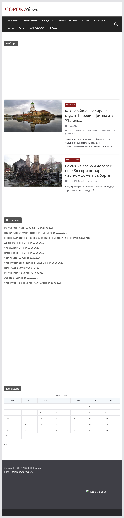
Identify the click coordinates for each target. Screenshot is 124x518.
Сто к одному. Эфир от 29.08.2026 (21, 247)
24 (7, 430)
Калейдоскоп (37, 27)
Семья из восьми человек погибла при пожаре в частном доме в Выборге (88, 170)
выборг (70, 130)
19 (40, 424)
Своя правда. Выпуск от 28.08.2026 (22, 257)
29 (90, 430)
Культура (99, 20)
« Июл (7, 444)
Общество (48, 20)
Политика (13, 20)
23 (106, 424)
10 (7, 418)
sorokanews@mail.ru (22, 471)
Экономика (30, 20)
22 (90, 424)
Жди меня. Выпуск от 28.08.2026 (21, 277)
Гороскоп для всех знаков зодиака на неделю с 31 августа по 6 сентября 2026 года (47, 237)
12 (40, 418)
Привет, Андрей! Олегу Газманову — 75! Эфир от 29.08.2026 (35, 232)
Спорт (85, 20)
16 (106, 418)
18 (24, 424)
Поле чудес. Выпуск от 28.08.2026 (21, 267)
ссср (113, 130)
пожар (95, 181)
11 (24, 418)
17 (7, 424)
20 (57, 424)
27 (57, 430)
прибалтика (104, 130)
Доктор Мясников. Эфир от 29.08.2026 (24, 242)
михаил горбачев (90, 130)
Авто (21, 27)
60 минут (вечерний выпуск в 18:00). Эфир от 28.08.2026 (33, 262)
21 (73, 424)
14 (73, 418)
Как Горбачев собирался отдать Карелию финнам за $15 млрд (90, 115)
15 (90, 418)
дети (90, 181)
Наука (10, 27)
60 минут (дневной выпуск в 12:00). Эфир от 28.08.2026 (32, 282)
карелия (78, 130)
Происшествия (68, 20)
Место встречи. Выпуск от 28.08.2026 (23, 272)
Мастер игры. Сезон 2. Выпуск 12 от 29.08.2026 (28, 227)
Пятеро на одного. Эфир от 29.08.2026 (24, 252)
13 (57, 418)
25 (24, 430)
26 (40, 430)
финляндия (70, 133)
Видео (53, 27)
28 (73, 430)
